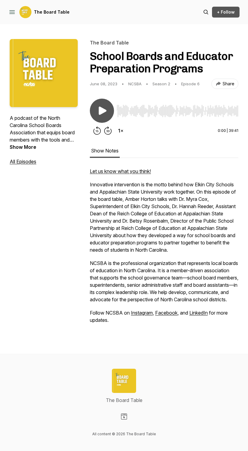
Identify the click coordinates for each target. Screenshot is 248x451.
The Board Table (52, 12)
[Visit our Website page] (124, 416)
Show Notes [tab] (105, 151)
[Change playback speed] (121, 130)
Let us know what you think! (120, 171)
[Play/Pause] (102, 111)
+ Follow (226, 12)
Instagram (142, 313)
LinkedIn (198, 313)
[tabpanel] (164, 249)
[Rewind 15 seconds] (97, 130)
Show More (23, 147)
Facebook (166, 313)
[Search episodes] (206, 12)
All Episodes (23, 162)
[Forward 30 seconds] (108, 130)
